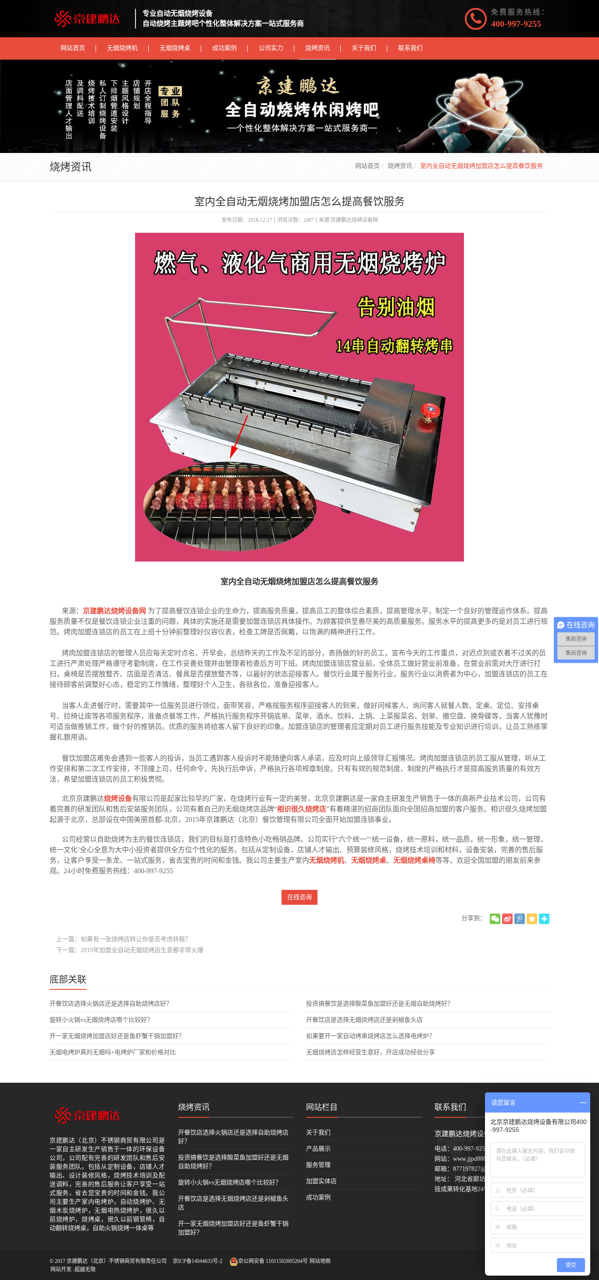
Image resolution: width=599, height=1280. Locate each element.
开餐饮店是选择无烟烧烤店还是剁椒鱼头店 (364, 1020)
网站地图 (320, 1261)
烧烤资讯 (400, 166)
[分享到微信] (495, 919)
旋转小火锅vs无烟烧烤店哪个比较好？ (101, 1020)
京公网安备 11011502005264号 (273, 1261)
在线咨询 (299, 897)
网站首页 (367, 166)
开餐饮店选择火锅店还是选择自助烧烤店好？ (111, 1003)
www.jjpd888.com (476, 1159)
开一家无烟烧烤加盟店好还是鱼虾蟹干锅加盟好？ (117, 1036)
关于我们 (318, 1132)
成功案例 (318, 1197)
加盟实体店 (321, 1181)
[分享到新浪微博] (507, 919)
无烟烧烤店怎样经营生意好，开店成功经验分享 (370, 1052)
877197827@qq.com (479, 1169)
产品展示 (318, 1148)
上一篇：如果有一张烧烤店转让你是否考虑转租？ (123, 939)
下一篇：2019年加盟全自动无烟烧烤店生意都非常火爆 (129, 950)
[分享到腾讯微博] (519, 919)
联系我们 (450, 1107)
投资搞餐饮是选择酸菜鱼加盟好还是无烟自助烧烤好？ (379, 1003)
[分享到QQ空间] (532, 919)
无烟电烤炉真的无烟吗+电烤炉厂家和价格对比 (113, 1052)
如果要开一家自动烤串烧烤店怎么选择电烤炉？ (370, 1036)
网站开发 (60, 1269)
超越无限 (85, 1269)
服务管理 (318, 1165)
